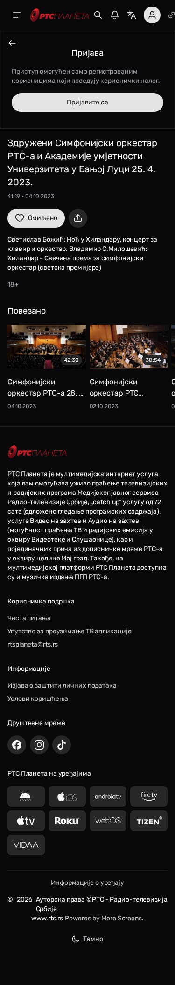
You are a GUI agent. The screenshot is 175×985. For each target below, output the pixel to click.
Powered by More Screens (103, 918)
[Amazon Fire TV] (149, 796)
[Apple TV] (26, 820)
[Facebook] (16, 744)
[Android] (26, 796)
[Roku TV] (67, 820)
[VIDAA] (26, 845)
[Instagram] (39, 744)
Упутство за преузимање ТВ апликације (69, 631)
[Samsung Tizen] (149, 820)
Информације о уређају (87, 883)
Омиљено (42, 218)
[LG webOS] (108, 820)
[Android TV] (108, 796)
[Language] (131, 15)
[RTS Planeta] (60, 15)
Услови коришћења (37, 699)
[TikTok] (61, 744)
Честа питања (29, 618)
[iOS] (67, 796)
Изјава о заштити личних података (62, 686)
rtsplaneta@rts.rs (32, 644)
